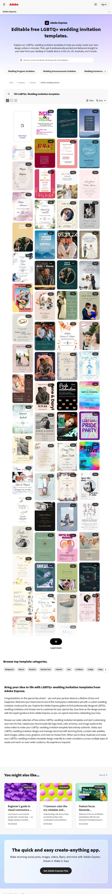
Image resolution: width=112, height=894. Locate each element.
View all (102, 775)
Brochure (32, 669)
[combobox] (56, 60)
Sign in (104, 4)
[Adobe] (13, 4)
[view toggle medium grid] (11, 100)
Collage (90, 669)
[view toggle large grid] (15, 100)
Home (11, 83)
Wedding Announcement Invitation (59, 71)
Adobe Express (9, 11)
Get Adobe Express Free (56, 870)
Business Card (46, 669)
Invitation (33, 83)
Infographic (102, 669)
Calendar (59, 669)
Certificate (79, 669)
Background (9, 669)
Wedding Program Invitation (21, 71)
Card (68, 669)
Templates (21, 83)
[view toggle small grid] (7, 100)
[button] (95, 4)
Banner (21, 669)
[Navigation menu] (4, 4)
